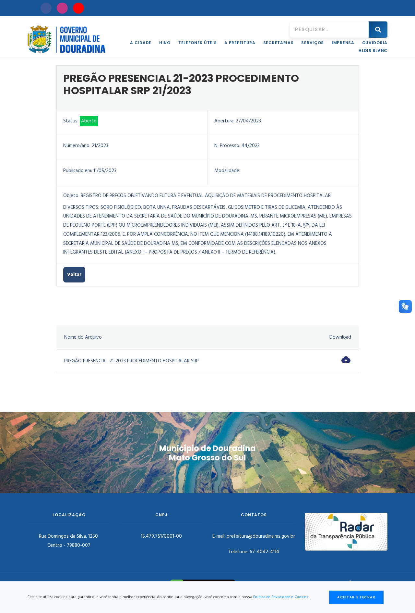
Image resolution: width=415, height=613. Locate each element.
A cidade (140, 42)
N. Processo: (227, 146)
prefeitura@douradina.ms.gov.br (261, 536)
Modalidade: (227, 171)
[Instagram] (62, 8)
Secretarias (278, 42)
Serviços (312, 42)
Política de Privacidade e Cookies (280, 597)
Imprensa (343, 42)
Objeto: (71, 196)
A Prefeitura (239, 42)
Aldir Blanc (373, 50)
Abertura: (224, 121)
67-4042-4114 (264, 552)
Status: (70, 121)
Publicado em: (77, 171)
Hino (165, 42)
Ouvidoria (374, 42)
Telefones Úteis (197, 42)
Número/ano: (76, 146)
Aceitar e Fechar (356, 597)
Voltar (74, 275)
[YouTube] (78, 8)
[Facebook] (46, 8)
